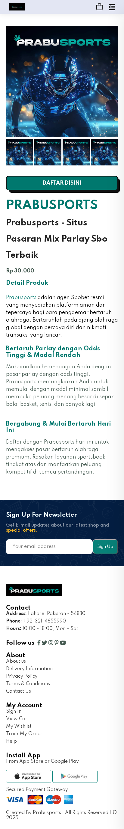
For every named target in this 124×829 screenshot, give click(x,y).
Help (11, 741)
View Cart (17, 719)
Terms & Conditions (28, 684)
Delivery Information (29, 669)
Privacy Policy (22, 676)
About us (16, 661)
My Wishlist (19, 726)
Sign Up (105, 547)
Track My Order (24, 734)
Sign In (13, 711)
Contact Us (18, 691)
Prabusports (21, 297)
